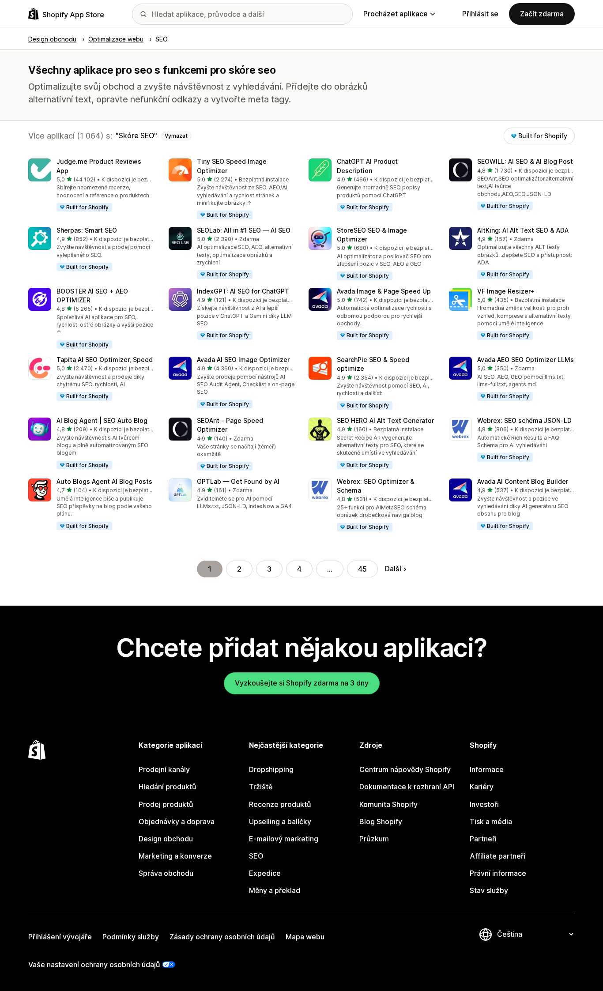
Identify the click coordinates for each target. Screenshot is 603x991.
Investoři (484, 804)
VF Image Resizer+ (506, 291)
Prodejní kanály (164, 769)
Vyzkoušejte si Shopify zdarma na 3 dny (302, 682)
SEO (256, 856)
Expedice (265, 873)
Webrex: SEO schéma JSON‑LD (524, 420)
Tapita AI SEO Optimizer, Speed (105, 359)
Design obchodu (166, 838)
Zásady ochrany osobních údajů (222, 936)
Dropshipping (271, 769)
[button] (91, 185)
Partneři (483, 838)
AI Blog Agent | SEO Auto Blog (102, 420)
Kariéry (482, 786)
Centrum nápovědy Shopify (405, 769)
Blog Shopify (380, 821)
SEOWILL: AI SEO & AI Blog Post (525, 161)
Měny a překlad (274, 890)
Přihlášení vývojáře (60, 936)
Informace (487, 769)
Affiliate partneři (497, 856)
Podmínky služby (130, 936)
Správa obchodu (166, 873)
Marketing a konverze (175, 856)
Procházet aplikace (395, 13)
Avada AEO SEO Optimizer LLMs (525, 359)
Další (393, 568)
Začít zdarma (542, 13)
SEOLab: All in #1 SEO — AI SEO (243, 230)
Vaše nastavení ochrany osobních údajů (94, 964)
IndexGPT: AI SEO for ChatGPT (243, 291)
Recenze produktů (280, 804)
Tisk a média (491, 821)
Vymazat (176, 135)
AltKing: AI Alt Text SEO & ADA (523, 230)
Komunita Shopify (388, 804)
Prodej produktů (166, 804)
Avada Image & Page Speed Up (384, 291)
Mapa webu (305, 936)
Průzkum (374, 838)
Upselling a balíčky (280, 821)
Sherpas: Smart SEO (87, 230)
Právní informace (498, 873)
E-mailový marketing (283, 838)
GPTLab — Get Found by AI (238, 481)
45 (362, 569)
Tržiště (260, 786)
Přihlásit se (480, 13)
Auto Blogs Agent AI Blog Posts (104, 481)
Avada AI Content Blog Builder (522, 481)
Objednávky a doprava (177, 821)
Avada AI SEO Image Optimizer (243, 359)
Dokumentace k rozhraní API (406, 786)
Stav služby (489, 890)
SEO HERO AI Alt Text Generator (385, 420)
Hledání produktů (167, 786)
